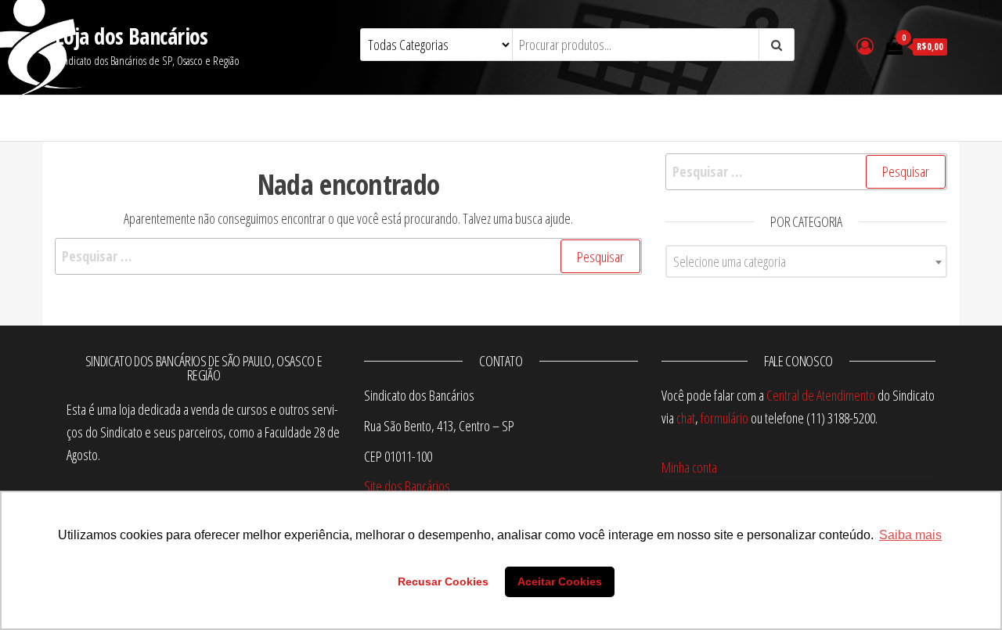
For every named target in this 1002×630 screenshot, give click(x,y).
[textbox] (806, 261)
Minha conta (689, 467)
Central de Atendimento (820, 395)
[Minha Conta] (865, 45)
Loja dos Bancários (131, 36)
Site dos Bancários (407, 486)
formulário (724, 418)
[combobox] (806, 261)
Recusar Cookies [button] (443, 581)
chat (685, 418)
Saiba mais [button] (910, 535)
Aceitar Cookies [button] (559, 581)
